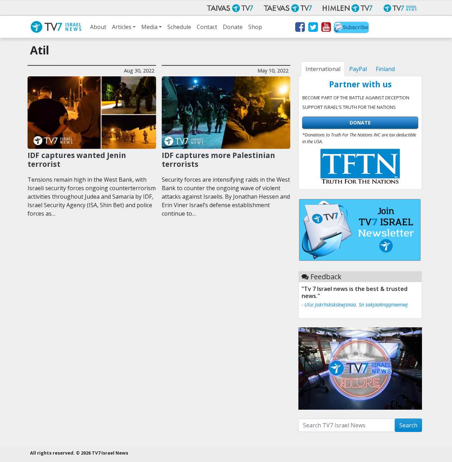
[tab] (323, 69)
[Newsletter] (351, 28)
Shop (255, 27)
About (98, 27)
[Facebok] (299, 28)
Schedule (179, 27)
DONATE (360, 122)
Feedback (325, 276)
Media (149, 27)
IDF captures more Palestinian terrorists (218, 159)
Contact (207, 27)
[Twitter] (312, 28)
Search (408, 425)
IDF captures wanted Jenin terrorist (77, 159)
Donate (233, 27)
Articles (121, 27)
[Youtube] (325, 28)
